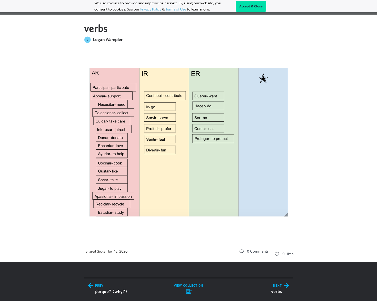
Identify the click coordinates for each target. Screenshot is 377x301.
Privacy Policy (150, 9)
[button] (242, 251)
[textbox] (188, 140)
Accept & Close (251, 6)
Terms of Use (175, 9)
